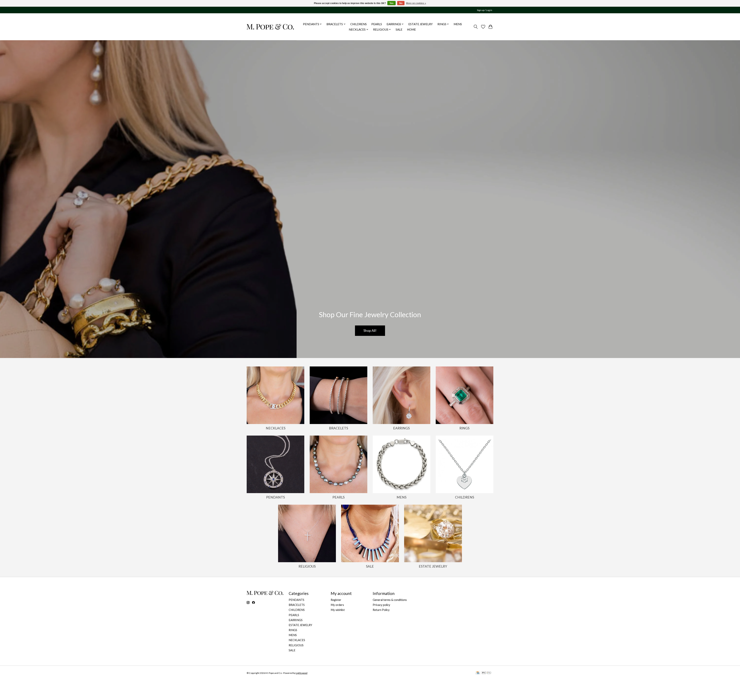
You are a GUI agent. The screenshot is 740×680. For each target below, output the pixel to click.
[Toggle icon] (475, 26)
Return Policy (381, 609)
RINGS (464, 428)
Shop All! (370, 331)
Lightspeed (301, 673)
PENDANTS (275, 497)
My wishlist (338, 609)
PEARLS (376, 24)
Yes (391, 3)
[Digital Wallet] (486, 673)
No (400, 3)
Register (336, 599)
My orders (337, 604)
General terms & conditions (390, 599)
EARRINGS (401, 428)
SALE (399, 29)
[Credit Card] (477, 673)
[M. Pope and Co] (270, 27)
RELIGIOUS (307, 566)
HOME (411, 29)
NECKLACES (275, 428)
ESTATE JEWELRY (420, 24)
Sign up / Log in (484, 10)
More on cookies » (416, 3)
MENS (458, 24)
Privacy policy (381, 604)
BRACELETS (338, 428)
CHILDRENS (358, 24)
